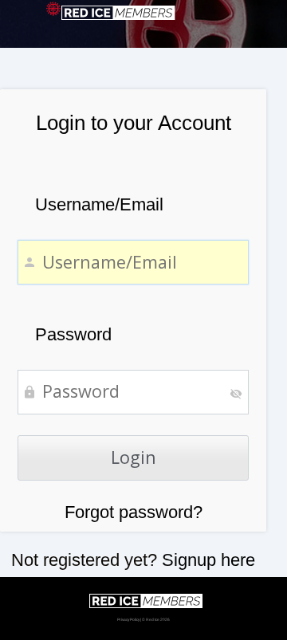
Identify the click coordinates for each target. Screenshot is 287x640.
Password (73, 334)
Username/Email (99, 204)
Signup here (208, 560)
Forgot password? (133, 512)
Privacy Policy (128, 620)
